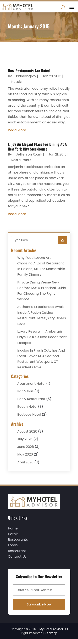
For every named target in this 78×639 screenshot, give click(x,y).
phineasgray (26, 76)
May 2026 (25, 454)
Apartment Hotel (31, 383)
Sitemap (51, 633)
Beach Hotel (27, 406)
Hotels (16, 81)
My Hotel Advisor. (52, 629)
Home (13, 528)
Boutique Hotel (29, 414)
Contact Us (17, 556)
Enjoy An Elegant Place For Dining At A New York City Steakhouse (37, 146)
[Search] (62, 240)
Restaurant (17, 551)
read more (17, 130)
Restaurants (21, 160)
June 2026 (25, 446)
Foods (13, 545)
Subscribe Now (39, 604)
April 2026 (25, 462)
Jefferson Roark (29, 154)
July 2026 (24, 439)
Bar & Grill (25, 391)
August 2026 (27, 431)
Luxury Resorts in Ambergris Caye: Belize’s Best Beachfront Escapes (42, 337)
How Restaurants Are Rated (29, 70)
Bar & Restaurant (31, 399)
